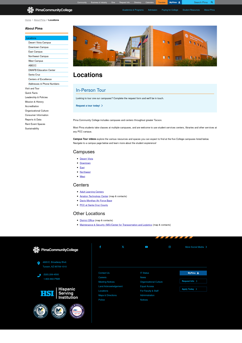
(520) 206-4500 (51, 274)
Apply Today (188, 289)
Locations (31, 38)
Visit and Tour (32, 88)
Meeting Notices (106, 281)
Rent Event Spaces (35, 124)
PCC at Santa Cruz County (94, 205)
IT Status (144, 272)
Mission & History (34, 101)
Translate (161, 2)
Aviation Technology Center (94, 196)
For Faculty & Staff (149, 290)
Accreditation (32, 106)
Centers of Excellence (40, 79)
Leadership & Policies (36, 97)
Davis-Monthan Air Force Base (96, 200)
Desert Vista (86, 158)
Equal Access (147, 286)
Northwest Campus (38, 56)
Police (101, 299)
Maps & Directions (107, 295)
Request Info (124, 2)
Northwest (85, 172)
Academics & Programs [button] (133, 9)
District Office (87, 220)
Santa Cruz (34, 74)
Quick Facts (31, 93)
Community (82, 2)
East (82, 167)
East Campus (35, 51)
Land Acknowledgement (110, 286)
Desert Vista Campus (39, 42)
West (82, 176)
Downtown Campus (38, 47)
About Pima (40, 20)
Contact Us (104, 272)
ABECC (32, 65)
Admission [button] (152, 9)
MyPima (173, 2)
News (143, 277)
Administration (147, 295)
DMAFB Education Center (41, 70)
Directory (137, 2)
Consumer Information (36, 115)
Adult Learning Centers (92, 191)
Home (28, 20)
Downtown (85, 163)
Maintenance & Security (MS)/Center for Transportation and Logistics (116, 224)
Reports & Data (33, 119)
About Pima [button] (209, 9)
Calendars (150, 2)
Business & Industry (99, 2)
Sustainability (32, 128)
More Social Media (194, 247)
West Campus (35, 60)
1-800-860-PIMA (52, 278)
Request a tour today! (88, 105)
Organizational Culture (36, 110)
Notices (144, 299)
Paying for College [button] (170, 9)
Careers (102, 277)
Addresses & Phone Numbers (43, 83)
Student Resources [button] (191, 9)
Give (113, 2)
